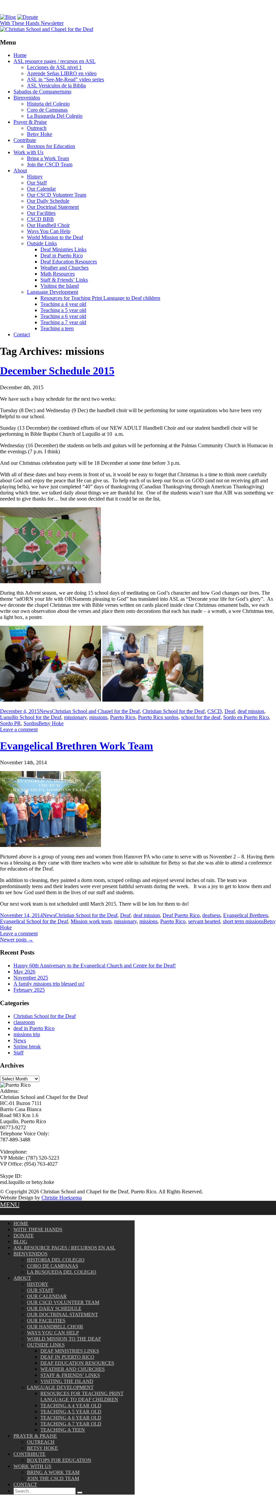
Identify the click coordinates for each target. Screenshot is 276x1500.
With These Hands (37, 1229)
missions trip (26, 1034)
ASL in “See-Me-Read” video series (65, 79)
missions (98, 717)
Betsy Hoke (39, 134)
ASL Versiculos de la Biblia (56, 85)
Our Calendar (41, 189)
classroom (24, 1022)
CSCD (214, 711)
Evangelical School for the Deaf (34, 921)
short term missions (243, 921)
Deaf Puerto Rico (181, 915)
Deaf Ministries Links (63, 249)
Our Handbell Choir (48, 225)
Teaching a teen (57, 328)
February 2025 (29, 990)
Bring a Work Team (48, 158)
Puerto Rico (122, 717)
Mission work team (91, 921)
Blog (20, 1241)
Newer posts (16, 939)
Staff (18, 1052)
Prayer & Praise (30, 122)
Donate (23, 1235)
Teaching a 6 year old (63, 316)
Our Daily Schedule (48, 201)
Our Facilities (41, 213)
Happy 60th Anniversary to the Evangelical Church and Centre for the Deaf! (94, 965)
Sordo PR (10, 723)
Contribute (24, 140)
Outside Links (42, 243)
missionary (75, 717)
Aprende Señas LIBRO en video (62, 73)
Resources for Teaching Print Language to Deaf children (100, 298)
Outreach (36, 128)
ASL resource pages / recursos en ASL (54, 61)
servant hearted (204, 921)
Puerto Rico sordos (158, 717)
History (35, 176)
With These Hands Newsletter (32, 23)
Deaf (230, 711)
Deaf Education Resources (68, 261)
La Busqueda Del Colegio (54, 116)
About (20, 170)
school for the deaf (200, 717)
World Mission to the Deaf (55, 237)
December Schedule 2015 (57, 371)
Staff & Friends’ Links (64, 280)
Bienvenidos (26, 98)
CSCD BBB (40, 219)
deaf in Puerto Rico (34, 1028)
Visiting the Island (59, 286)
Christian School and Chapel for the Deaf (96, 711)
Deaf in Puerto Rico (61, 255)
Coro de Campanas (47, 110)
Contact (21, 334)
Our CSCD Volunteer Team (56, 195)
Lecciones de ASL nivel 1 (54, 67)
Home (20, 55)
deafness (211, 915)
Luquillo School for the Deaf (30, 717)
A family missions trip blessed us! (48, 984)
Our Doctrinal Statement (53, 207)
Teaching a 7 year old (63, 322)
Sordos (31, 723)
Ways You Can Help (48, 231)
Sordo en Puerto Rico (246, 717)
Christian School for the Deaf (173, 711)
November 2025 (30, 978)
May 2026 (24, 971)
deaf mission (251, 711)
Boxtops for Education (51, 146)
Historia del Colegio (48, 104)
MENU (10, 1204)
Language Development (52, 292)
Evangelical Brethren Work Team (76, 746)
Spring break (27, 1046)
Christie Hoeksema (61, 1197)
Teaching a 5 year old (63, 310)
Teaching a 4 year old (63, 304)
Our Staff (37, 183)
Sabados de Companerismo (42, 91)
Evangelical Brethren (245, 915)
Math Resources (57, 274)
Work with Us (28, 152)
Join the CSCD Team (49, 164)
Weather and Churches (64, 268)
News (45, 711)
